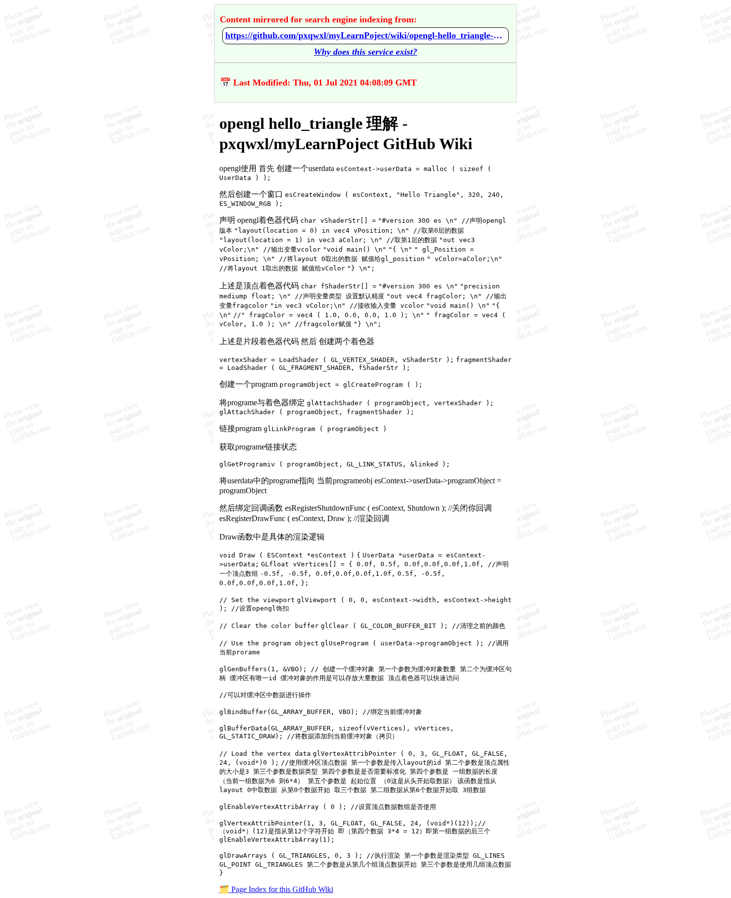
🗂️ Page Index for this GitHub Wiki (276, 889)
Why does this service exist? (365, 52)
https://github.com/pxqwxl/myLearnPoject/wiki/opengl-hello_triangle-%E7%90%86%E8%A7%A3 (365, 35)
